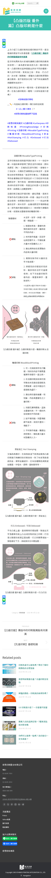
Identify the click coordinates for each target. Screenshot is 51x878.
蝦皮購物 (5, 827)
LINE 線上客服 (19, 3)
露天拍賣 (5, 823)
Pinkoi (4, 815)
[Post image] (9, 669)
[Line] (25, 43)
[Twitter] (25, 46)
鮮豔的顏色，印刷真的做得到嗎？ (33, 693)
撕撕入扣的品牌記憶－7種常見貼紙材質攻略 (33, 723)
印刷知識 (22, 613)
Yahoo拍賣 (6, 819)
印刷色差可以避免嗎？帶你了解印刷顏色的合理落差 (33, 666)
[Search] (37, 3)
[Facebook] (25, 40)
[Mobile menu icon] (46, 11)
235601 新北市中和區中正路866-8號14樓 (17, 799)
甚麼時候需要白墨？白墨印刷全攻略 (33, 681)
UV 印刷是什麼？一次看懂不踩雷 (33, 707)
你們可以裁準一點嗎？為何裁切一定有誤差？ (33, 737)
